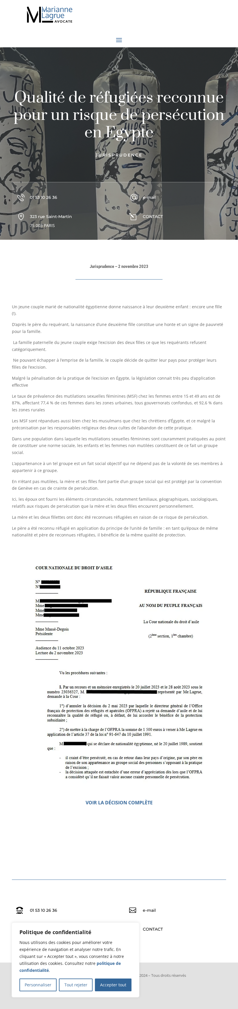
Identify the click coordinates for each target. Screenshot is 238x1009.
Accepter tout (113, 985)
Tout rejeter (75, 985)
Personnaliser (38, 985)
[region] (75, 959)
